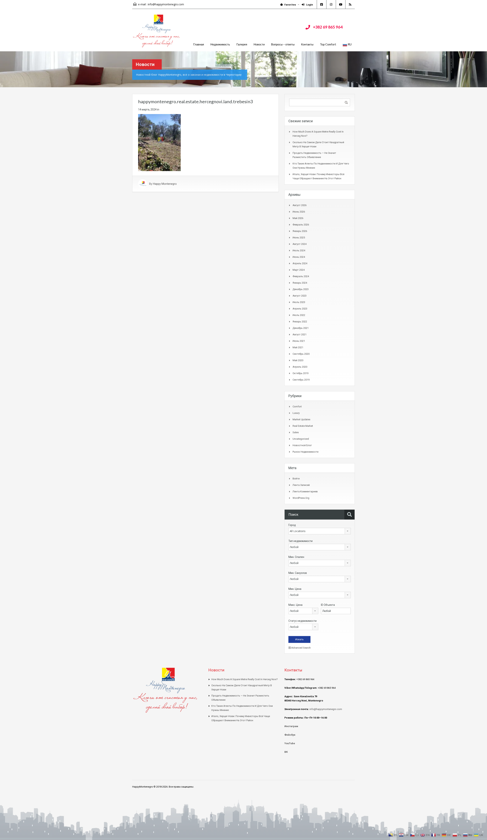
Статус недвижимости (302, 620)
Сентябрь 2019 (301, 379)
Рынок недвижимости (305, 451)
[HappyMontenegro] (157, 33)
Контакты (307, 44)
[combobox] (319, 531)
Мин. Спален (296, 556)
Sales (296, 432)
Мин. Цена (294, 588)
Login (309, 4)
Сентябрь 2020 (301, 353)
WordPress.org (301, 498)
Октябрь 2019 (300, 373)
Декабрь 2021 (301, 328)
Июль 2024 (299, 250)
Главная (198, 44)
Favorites (290, 4)
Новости (259, 44)
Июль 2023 (299, 302)
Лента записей (301, 485)
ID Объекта (328, 604)
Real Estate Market (303, 425)
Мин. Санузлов (297, 572)
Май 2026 (298, 218)
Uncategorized (301, 438)
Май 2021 (298, 347)
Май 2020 (298, 360)
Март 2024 (299, 269)
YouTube (289, 743)
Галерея (241, 44)
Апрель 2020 (300, 366)
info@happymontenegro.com (166, 4)
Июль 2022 (299, 315)
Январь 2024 (300, 282)
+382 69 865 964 (328, 27)
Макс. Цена (295, 604)
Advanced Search (301, 647)
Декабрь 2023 (301, 289)
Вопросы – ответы (283, 44)
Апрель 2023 (300, 308)
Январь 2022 (300, 321)
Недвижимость (220, 44)
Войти (296, 478)
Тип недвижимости (300, 541)
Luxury (296, 413)
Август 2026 (299, 205)
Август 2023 (299, 295)
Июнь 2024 (299, 256)
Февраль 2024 (301, 276)
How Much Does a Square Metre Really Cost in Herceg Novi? (244, 679)
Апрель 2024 (300, 263)
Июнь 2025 (299, 237)
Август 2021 (299, 334)
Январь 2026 (300, 231)
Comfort (297, 406)
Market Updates (301, 419)
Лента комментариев (305, 491)
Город (292, 525)
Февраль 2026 (301, 224)
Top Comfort (328, 44)
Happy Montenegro (165, 184)
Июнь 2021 (299, 340)
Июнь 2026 (299, 211)
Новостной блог (302, 445)
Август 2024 (299, 244)
